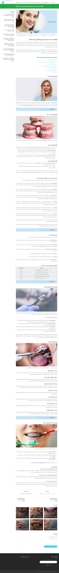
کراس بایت (51, 213)
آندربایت (51, 207)
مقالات (37, 35)
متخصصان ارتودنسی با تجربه (39, 249)
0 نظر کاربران (30, 35)
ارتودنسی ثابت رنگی (52, 166)
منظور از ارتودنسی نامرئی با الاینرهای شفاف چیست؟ (41, 281)
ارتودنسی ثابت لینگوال (31, 156)
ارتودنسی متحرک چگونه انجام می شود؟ (43, 417)
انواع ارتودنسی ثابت (48, 493)
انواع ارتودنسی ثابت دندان (51, 61)
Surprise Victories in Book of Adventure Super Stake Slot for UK (9, 20)
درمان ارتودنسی (38, 43)
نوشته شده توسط (21, 35)
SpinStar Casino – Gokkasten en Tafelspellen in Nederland (9, 35)
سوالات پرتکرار (53, 72)
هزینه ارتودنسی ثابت (52, 64)
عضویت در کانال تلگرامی (24, 556)
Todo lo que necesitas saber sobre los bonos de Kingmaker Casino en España (9, 25)
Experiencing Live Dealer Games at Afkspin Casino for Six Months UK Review (8, 59)
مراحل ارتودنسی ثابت (52, 68)
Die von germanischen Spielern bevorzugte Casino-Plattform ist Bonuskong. (8, 49)
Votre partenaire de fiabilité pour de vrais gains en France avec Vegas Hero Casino (8, 39)
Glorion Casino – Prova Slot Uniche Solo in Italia (9, 30)
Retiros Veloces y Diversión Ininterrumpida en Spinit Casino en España (8, 15)
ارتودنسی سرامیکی (46, 278)
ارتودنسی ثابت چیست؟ (51, 59)
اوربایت (52, 201)
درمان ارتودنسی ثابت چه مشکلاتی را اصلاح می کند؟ (47, 62)
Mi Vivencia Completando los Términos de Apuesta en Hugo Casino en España (9, 44)
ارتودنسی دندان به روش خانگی (44, 109)
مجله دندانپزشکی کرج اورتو (43, 51)
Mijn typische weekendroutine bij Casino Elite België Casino (8, 55)
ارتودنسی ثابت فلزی (52, 147)
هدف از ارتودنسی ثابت (41, 493)
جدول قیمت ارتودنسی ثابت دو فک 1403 (49, 65)
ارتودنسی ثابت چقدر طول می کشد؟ (49, 70)
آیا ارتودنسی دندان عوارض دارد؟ (44, 229)
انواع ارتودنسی (43, 35)
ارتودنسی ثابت (53, 493)
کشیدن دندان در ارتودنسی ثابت (50, 67)
